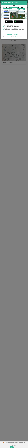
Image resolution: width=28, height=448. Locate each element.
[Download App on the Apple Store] (9, 21)
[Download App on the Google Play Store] (18, 21)
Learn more (22, 36)
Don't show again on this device (14, 34)
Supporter (16, 36)
